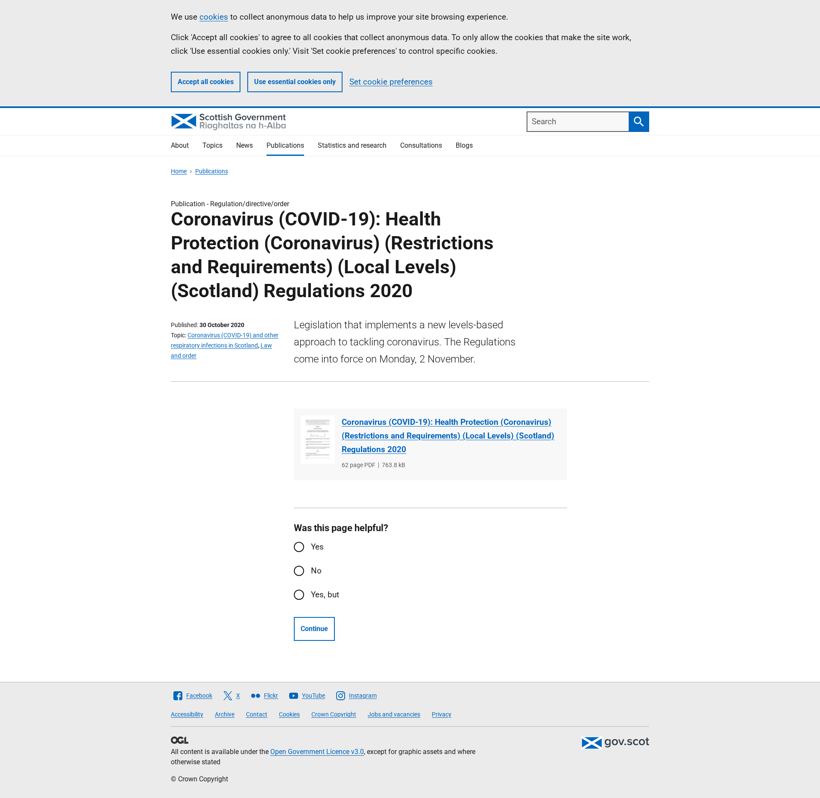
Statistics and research (352, 145)
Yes (317, 547)
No (316, 571)
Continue (314, 629)
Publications (285, 145)
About (180, 145)
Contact (256, 714)
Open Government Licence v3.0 (317, 752)
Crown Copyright (333, 714)
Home (179, 171)
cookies (213, 17)
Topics (212, 145)
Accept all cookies (206, 82)
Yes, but (325, 594)
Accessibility (187, 714)
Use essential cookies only (295, 82)
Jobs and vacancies (394, 714)
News (244, 145)
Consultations (421, 145)
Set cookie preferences (391, 82)
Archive (224, 714)
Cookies (289, 714)
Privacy (441, 714)
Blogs (464, 145)
